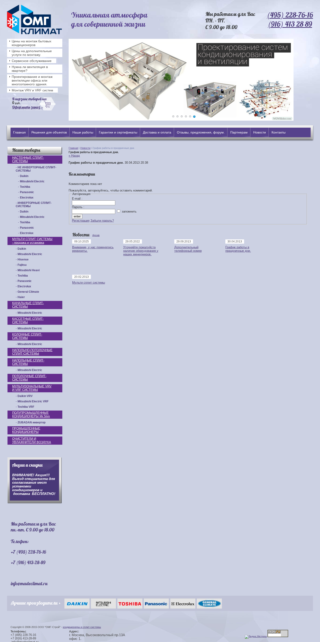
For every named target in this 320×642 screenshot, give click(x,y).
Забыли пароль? (102, 220)
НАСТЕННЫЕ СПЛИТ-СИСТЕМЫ (28, 159)
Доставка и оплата (157, 132)
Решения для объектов (49, 132)
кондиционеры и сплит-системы (82, 627)
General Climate (28, 291)
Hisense (23, 259)
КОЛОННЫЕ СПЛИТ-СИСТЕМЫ (27, 336)
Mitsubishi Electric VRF (33, 401)
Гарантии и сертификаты (118, 132)
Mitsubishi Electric (32, 181)
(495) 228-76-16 (290, 14)
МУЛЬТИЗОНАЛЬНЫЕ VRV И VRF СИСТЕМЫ (32, 388)
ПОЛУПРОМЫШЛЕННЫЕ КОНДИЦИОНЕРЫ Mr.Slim (31, 414)
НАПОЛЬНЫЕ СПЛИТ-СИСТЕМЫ (28, 362)
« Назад (74, 155)
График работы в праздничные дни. (238, 248)
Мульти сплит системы (88, 282)
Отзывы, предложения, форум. (201, 132)
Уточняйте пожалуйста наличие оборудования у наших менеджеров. (140, 250)
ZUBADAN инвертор (31, 422)
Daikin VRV (25, 396)
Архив (96, 235)
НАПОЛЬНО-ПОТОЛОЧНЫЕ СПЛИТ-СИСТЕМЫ (32, 351)
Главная (19, 132)
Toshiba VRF (26, 406)
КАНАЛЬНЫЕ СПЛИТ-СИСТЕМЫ (28, 304)
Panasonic (27, 192)
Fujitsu (22, 265)
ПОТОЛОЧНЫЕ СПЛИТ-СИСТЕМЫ (29, 377)
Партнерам (239, 132)
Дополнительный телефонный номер (188, 248)
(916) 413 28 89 (290, 24)
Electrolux (26, 197)
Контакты (279, 132)
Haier (21, 297)
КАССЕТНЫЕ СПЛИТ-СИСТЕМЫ (28, 320)
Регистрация (80, 220)
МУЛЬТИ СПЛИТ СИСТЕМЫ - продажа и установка (32, 240)
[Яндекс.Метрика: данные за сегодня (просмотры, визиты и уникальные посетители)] (256, 637)
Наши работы (82, 132)
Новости (259, 132)
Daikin (24, 176)
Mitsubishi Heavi (29, 270)
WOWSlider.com (282, 118)
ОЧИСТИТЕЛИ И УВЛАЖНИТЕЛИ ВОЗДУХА (31, 440)
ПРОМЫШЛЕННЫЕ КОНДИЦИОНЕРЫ (26, 430)
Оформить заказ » (27, 107)
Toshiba (25, 186)
